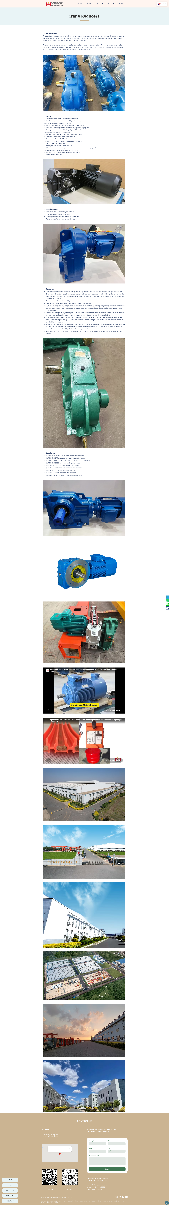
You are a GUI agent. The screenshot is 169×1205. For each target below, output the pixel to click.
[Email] (167, 607)
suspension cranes (93, 36)
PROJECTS (10, 1196)
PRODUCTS (10, 1190)
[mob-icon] (167, 597)
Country (91, 1140)
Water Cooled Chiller (72, 1201)
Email (91, 1148)
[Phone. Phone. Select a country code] (111, 1151)
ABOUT (10, 1185)
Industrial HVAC (101, 1201)
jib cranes (113, 36)
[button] (167, 600)
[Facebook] (123, 1197)
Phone (109, 1148)
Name (110, 1140)
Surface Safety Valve (52, 1202)
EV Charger (92, 1201)
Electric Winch (111, 1201)
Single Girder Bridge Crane (53, 1201)
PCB (64, 1201)
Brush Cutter (83, 1201)
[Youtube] (116, 1197)
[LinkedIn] (120, 1197)
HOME (10, 1180)
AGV (118, 1201)
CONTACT (10, 1201)
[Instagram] (126, 1197)
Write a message (94, 1155)
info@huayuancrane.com (99, 1185)
